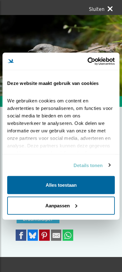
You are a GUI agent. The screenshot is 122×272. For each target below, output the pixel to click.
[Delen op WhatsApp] (68, 235)
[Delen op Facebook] (21, 235)
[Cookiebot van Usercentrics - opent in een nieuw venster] (88, 61)
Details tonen (88, 165)
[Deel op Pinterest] (44, 235)
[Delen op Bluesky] (33, 235)
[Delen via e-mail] (56, 235)
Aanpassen (57, 205)
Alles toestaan (61, 185)
